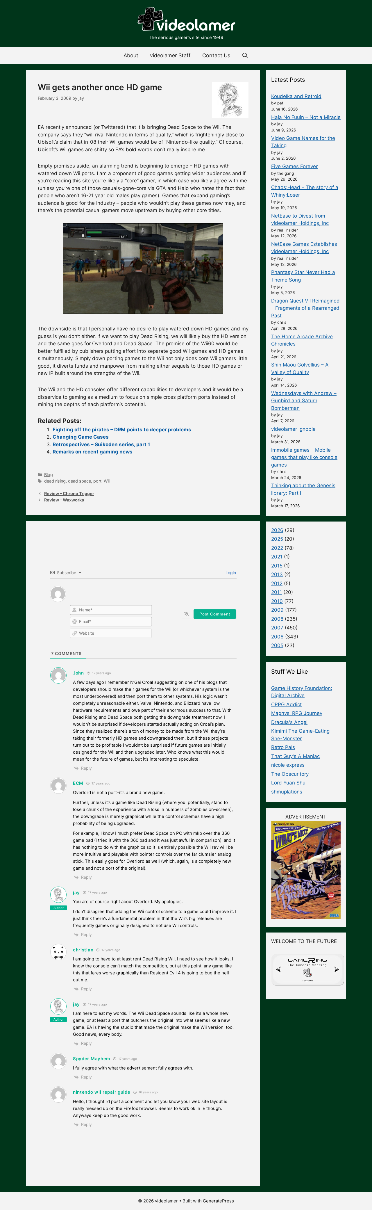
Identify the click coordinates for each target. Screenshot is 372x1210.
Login (230, 572)
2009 (277, 610)
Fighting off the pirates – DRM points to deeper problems (122, 430)
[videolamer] (186, 20)
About (131, 55)
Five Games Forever (294, 166)
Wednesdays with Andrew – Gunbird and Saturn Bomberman (304, 400)
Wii (107, 480)
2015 (276, 566)
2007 (277, 628)
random (307, 980)
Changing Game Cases (81, 437)
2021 (276, 557)
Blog (48, 474)
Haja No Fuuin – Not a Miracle (306, 117)
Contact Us (216, 55)
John (78, 673)
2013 (277, 574)
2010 (277, 601)
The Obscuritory (290, 774)
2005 (277, 645)
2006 (277, 637)
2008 (277, 619)
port (97, 480)
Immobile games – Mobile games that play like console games (304, 457)
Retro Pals (283, 747)
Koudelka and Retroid (296, 96)
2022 (277, 548)
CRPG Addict (286, 704)
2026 (277, 530)
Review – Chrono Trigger (69, 493)
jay (76, 892)
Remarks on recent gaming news (93, 452)
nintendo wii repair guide (101, 1092)
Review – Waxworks (64, 499)
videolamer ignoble (293, 429)
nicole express (288, 765)
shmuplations (286, 792)
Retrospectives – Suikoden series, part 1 (101, 444)
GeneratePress (218, 1201)
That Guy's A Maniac (295, 756)
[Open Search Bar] (245, 55)
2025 (277, 539)
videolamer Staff (170, 55)
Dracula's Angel (289, 722)
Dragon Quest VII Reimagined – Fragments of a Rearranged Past (305, 308)
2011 (276, 592)
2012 (276, 583)
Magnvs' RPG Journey (296, 713)
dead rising (55, 480)
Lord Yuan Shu (288, 783)
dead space (79, 480)
